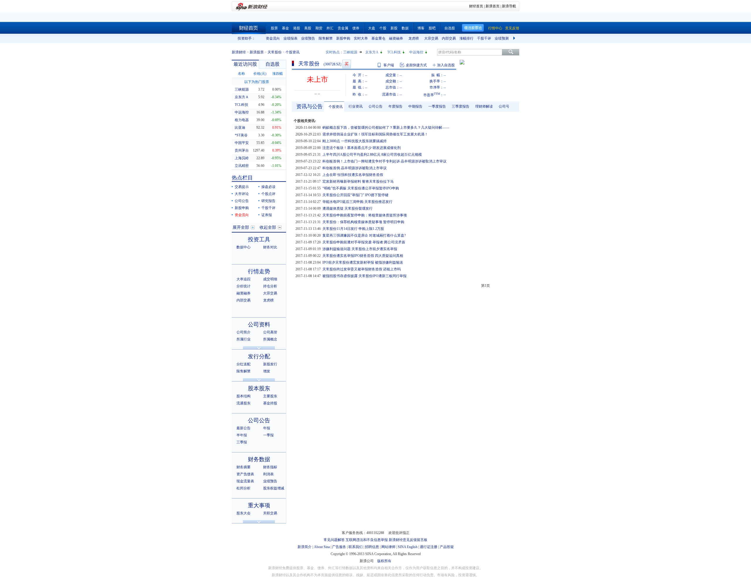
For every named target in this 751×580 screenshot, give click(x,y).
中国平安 (242, 143)
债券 (355, 28)
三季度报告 (460, 106)
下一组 (514, 38)
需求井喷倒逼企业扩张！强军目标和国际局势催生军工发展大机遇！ (375, 134)
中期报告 (415, 106)
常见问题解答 (334, 540)
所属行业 (243, 339)
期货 (318, 28)
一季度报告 (437, 106)
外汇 (330, 28)
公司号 (504, 106)
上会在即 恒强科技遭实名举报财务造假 (352, 175)
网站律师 (388, 547)
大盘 (371, 28)
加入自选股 (446, 65)
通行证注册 (428, 547)
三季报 (241, 442)
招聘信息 (372, 547)
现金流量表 (245, 481)
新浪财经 (239, 52)
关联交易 (270, 513)
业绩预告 (308, 38)
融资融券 (396, 38)
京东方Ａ (242, 97)
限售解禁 (326, 38)
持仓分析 (270, 286)
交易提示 (242, 187)
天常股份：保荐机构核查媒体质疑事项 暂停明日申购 (363, 222)
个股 (382, 28)
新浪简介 (304, 547)
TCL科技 (394, 52)
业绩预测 (502, 38)
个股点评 (268, 194)
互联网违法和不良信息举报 (367, 540)
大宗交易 (431, 38)
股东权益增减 (273, 488)
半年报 (241, 435)
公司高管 (270, 332)
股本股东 (259, 388)
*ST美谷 (241, 135)
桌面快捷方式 (416, 65)
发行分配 (259, 356)
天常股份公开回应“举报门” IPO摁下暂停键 (355, 195)
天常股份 (275, 52)
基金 (285, 28)
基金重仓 (378, 38)
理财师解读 (484, 106)
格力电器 (242, 120)
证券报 (266, 215)
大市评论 (242, 194)
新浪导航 (509, 6)
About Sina (322, 547)
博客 (420, 28)
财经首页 (476, 6)
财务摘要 (243, 467)
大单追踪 (243, 279)
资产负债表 (245, 474)
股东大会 (243, 513)
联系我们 (356, 547)
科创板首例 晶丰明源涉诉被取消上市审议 (354, 168)
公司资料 (259, 324)
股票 (274, 28)
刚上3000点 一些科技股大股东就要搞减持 (354, 141)
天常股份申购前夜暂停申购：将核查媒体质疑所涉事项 (364, 215)
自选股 (449, 28)
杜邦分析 (243, 488)
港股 (296, 28)
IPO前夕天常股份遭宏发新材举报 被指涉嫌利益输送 (362, 262)
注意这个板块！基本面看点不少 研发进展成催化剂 (361, 148)
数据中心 (243, 247)
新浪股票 (257, 52)
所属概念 (270, 339)
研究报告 (268, 201)
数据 (405, 28)
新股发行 (270, 364)
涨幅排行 (466, 38)
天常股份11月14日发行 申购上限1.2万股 (353, 229)
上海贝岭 (242, 158)
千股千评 (484, 38)
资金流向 (273, 38)
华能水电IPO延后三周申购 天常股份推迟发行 (357, 202)
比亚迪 (240, 128)
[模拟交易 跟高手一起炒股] (346, 64)
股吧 (432, 28)
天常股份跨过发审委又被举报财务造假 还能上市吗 (361, 269)
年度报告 (395, 106)
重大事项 (259, 505)
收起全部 (268, 227)
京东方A (371, 52)
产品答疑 (447, 547)
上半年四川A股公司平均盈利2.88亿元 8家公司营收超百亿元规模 (372, 154)
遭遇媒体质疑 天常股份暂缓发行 (347, 208)
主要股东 (270, 396)
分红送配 (243, 364)
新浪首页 (493, 6)
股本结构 (243, 396)
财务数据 (259, 459)
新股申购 (343, 38)
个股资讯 (336, 107)
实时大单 (361, 38)
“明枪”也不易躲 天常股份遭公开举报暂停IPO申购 (360, 188)
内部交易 (449, 38)
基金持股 (270, 403)
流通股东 (243, 403)
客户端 (388, 65)
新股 (394, 28)
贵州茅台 (242, 150)
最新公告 (243, 428)
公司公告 (242, 201)
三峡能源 (350, 52)
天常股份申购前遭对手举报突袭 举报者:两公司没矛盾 (363, 242)
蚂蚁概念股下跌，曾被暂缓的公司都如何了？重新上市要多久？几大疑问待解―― (385, 128)
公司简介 (243, 332)
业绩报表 (290, 38)
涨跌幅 (277, 74)
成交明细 (270, 279)
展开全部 (241, 227)
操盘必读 (268, 187)
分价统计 (243, 286)
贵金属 (343, 28)
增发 (266, 371)
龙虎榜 (413, 38)
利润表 (268, 474)
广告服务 (339, 547)
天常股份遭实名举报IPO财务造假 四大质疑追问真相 (362, 256)
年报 (266, 428)
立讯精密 (242, 166)
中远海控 (416, 52)
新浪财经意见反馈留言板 (408, 540)
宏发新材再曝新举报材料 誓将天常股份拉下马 (358, 181)
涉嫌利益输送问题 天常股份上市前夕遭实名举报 (359, 249)
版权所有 (384, 561)
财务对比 (270, 247)
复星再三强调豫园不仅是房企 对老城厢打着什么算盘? (364, 235)
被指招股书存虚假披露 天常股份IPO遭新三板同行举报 (364, 276)
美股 (307, 28)
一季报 (268, 435)
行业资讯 (356, 106)
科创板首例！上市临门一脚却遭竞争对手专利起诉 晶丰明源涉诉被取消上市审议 (384, 161)
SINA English (407, 547)
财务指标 (270, 467)
